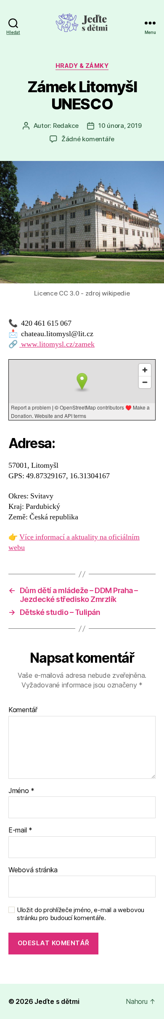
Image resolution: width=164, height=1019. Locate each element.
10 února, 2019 (119, 126)
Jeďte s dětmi (56, 1001)
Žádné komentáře (87, 139)
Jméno (21, 791)
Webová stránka (33, 870)
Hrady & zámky (82, 65)
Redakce (66, 126)
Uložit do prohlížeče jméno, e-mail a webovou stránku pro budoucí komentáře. (80, 914)
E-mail (20, 830)
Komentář (22, 710)
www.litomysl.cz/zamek (57, 344)
